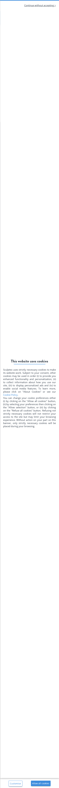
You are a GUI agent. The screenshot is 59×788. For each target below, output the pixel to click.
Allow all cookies (40, 783)
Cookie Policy (10, 394)
